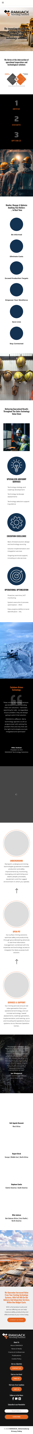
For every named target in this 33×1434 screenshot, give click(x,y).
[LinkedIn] (19, 1399)
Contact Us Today (16, 1320)
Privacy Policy (16, 1431)
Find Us (16, 1378)
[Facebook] (13, 1399)
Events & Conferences (16, 1352)
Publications (16, 1355)
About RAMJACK (16, 1345)
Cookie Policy (16, 1359)
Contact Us (16, 1368)
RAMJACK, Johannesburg (19, 1429)
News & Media (16, 1349)
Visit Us (16, 1389)
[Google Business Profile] (16, 1399)
